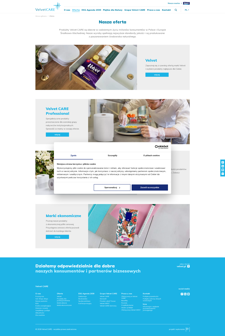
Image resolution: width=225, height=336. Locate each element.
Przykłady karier (127, 305)
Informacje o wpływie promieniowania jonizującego (151, 308)
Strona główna (41, 16)
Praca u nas (153, 10)
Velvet (59, 296)
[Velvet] (186, 3)
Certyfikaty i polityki (42, 310)
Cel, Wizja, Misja (41, 299)
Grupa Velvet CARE (134, 10)
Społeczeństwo (84, 301)
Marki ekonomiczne (64, 305)
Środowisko (82, 299)
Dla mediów (40, 315)
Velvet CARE (41, 286)
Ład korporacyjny (84, 303)
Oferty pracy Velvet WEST (131, 310)
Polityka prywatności (150, 296)
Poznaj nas (39, 296)
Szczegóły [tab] (112, 155)
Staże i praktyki (127, 308)
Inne (145, 304)
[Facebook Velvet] (188, 266)
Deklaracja (82, 296)
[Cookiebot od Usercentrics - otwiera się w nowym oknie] (156, 147)
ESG (37, 303)
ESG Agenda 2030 (91, 10)
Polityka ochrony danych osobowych (152, 300)
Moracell (103, 299)
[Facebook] (182, 294)
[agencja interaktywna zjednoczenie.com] (188, 330)
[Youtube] (188, 294)
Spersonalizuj (110, 187)
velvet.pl (181, 266)
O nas (67, 10)
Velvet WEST (105, 303)
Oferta (76, 10)
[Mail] (222, 173)
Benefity (124, 301)
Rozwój (124, 303)
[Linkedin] (185, 294)
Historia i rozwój (41, 308)
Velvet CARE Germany (108, 306)
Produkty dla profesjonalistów (63, 300)
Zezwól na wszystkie (149, 187)
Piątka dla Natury (112, 10)
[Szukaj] (176, 10)
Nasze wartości (41, 301)
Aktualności (39, 313)
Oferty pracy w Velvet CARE (129, 297)
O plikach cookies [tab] (151, 155)
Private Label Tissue (107, 301)
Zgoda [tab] (73, 155)
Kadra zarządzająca (43, 306)
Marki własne (62, 303)
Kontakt (166, 10)
